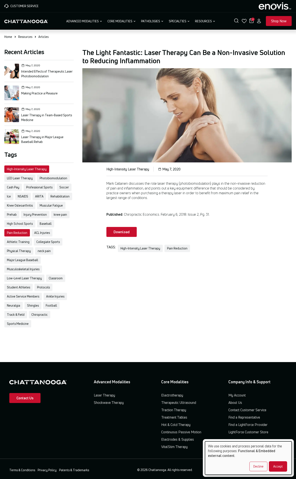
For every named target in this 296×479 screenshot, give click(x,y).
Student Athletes (18, 287)
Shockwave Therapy (109, 402)
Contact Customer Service (247, 410)
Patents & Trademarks (74, 470)
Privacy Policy (47, 470)
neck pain (44, 251)
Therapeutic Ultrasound (178, 402)
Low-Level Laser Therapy (24, 278)
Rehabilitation (60, 196)
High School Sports (20, 223)
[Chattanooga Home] (26, 21)
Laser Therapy (104, 395)
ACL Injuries (42, 233)
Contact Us (24, 398)
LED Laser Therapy (20, 178)
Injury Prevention (35, 214)
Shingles (33, 305)
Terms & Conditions (22, 470)
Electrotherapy (172, 395)
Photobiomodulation (53, 178)
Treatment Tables (174, 417)
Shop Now (278, 21)
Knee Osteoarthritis (20, 205)
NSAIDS (23, 196)
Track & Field (15, 314)
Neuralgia (13, 305)
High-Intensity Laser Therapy (27, 169)
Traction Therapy (173, 410)
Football (51, 305)
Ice (9, 196)
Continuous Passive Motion (181, 432)
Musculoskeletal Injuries (23, 269)
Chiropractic (39, 314)
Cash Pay (13, 187)
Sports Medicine (18, 323)
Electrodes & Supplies (177, 439)
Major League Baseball (22, 260)
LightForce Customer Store (248, 432)
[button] (236, 21)
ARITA (39, 196)
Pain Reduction (17, 233)
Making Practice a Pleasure (39, 93)
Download (122, 232)
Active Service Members (23, 296)
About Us (235, 402)
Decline (258, 466)
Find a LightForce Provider (248, 424)
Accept (278, 466)
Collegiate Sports (48, 242)
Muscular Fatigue (51, 205)
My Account (237, 395)
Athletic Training (18, 242)
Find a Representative (244, 417)
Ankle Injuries (55, 296)
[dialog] (248, 458)
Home (8, 37)
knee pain (60, 214)
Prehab (12, 214)
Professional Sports (39, 187)
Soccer (64, 187)
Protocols (43, 287)
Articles (43, 37)
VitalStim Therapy (174, 447)
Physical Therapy (19, 251)
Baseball (46, 223)
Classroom (56, 278)
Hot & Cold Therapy (175, 424)
